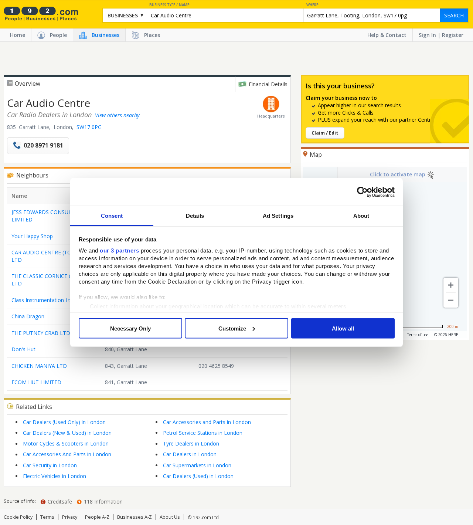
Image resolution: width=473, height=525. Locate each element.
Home (17, 34)
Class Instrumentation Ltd (42, 300)
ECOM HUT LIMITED (36, 382)
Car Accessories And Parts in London (67, 454)
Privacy (69, 517)
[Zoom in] (450, 285)
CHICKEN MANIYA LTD (39, 365)
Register (452, 34)
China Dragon (27, 316)
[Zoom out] (450, 300)
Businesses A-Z (134, 517)
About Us (170, 517)
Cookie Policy (18, 517)
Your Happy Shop (32, 236)
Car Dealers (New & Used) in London (67, 432)
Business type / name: (169, 5)
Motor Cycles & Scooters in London (66, 443)
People (58, 34)
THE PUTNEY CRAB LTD (40, 332)
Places (152, 34)
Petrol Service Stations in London (202, 432)
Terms (47, 517)
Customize (232, 328)
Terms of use (417, 334)
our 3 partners (119, 250)
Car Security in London (50, 465)
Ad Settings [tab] (278, 216)
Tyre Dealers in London (191, 443)
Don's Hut (23, 349)
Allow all (343, 328)
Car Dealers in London (190, 454)
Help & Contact (386, 34)
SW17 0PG (89, 127)
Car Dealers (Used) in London (198, 476)
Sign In (427, 34)
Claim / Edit (325, 133)
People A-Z (97, 517)
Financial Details (268, 84)
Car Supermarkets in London (197, 465)
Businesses (105, 34)
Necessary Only (130, 328)
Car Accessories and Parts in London (207, 422)
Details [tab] (195, 216)
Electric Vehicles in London (54, 476)
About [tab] (361, 216)
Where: (312, 5)
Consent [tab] (112, 216)
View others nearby (117, 115)
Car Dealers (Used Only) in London (64, 422)
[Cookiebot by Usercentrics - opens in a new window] (362, 191)
